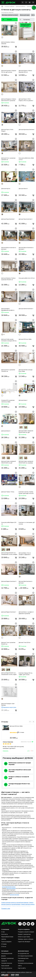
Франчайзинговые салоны (7, 938)
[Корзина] (33, 2)
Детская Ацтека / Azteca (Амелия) (8, 42)
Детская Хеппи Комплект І (26, 308)
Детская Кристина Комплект (26, 129)
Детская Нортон (5, 188)
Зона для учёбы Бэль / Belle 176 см (26, 158)
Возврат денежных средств (7, 959)
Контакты (4, 934)
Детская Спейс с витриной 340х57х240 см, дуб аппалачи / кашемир (26, 431)
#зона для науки (24, 15)
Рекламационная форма (6, 955)
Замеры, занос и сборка (25, 939)
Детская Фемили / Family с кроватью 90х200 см (8, 278)
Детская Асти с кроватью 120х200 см (8, 370)
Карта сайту (22, 968)
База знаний (5, 965)
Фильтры (9, 19)
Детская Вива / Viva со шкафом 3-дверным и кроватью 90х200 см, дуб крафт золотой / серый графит (26, 553)
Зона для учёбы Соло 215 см (27, 278)
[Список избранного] (26, 2)
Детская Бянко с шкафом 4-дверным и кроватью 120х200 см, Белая (26, 612)
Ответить (5, 750)
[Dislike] (31, 751)
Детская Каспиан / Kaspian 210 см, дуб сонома (8, 71)
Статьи (3, 946)
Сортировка (26, 19)
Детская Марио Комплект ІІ (8, 581)
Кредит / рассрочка (24, 934)
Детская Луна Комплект (8, 219)
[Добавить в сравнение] (16, 26)
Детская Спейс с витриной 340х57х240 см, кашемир (26, 462)
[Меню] (2, 2)
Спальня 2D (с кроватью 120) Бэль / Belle (8, 401)
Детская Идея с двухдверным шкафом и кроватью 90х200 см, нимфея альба (7, 309)
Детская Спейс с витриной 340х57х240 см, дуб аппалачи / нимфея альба (8, 462)
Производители (23, 958)
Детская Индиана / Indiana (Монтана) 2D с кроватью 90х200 (8, 99)
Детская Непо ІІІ (23, 188)
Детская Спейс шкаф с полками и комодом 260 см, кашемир (9, 340)
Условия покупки (6, 963)
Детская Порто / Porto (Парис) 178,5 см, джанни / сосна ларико (26, 99)
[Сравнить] (29, 2)
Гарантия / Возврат (24, 941)
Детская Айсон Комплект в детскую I (8, 248)
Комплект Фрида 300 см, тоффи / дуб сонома (26, 673)
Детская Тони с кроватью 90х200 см (8, 643)
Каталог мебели (9, 6)
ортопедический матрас (8, 886)
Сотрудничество (23, 953)
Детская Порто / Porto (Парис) (7, 130)
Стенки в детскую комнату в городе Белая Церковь (14, 902)
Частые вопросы (6, 968)
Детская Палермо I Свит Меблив (8, 704)
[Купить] (16, 46)
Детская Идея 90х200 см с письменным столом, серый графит (8, 673)
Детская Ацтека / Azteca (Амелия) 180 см (25, 71)
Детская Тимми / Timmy (7, 491)
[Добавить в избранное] (16, 23)
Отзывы (3, 944)
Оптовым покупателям (25, 956)
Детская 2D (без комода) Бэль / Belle (25, 370)
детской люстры (14, 894)
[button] (30, 721)
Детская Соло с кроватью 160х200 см (8, 158)
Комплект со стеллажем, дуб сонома (27, 523)
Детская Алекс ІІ (5, 430)
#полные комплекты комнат (10, 15)
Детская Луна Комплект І (25, 219)
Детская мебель (20, 6)
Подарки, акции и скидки (26, 932)
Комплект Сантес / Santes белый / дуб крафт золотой (26, 492)
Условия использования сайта (25, 964)
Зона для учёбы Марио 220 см (8, 523)
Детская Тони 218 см (24, 642)
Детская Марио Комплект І (8, 612)
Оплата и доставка (24, 936)
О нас (3, 932)
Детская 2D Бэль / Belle (25, 339)
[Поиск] (22, 2)
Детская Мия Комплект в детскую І (25, 582)
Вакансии (21, 960)
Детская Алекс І (23, 400)
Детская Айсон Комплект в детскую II (26, 248)
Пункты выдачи (6, 941)
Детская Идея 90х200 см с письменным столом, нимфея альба (9, 553)
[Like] (28, 751)
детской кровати (11, 888)
